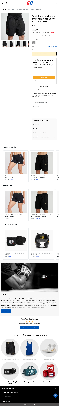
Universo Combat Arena (10, 392)
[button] (27, 44)
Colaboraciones (7, 397)
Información (6, 401)
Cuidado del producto (40, 133)
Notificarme (44, 77)
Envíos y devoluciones (40, 102)
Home (4, 9)
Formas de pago (38, 107)
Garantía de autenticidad (41, 137)
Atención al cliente (8, 388)
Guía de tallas (52, 46)
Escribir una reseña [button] (29, 328)
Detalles (35, 129)
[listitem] (16, 166)
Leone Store (6, 311)
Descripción (36, 125)
